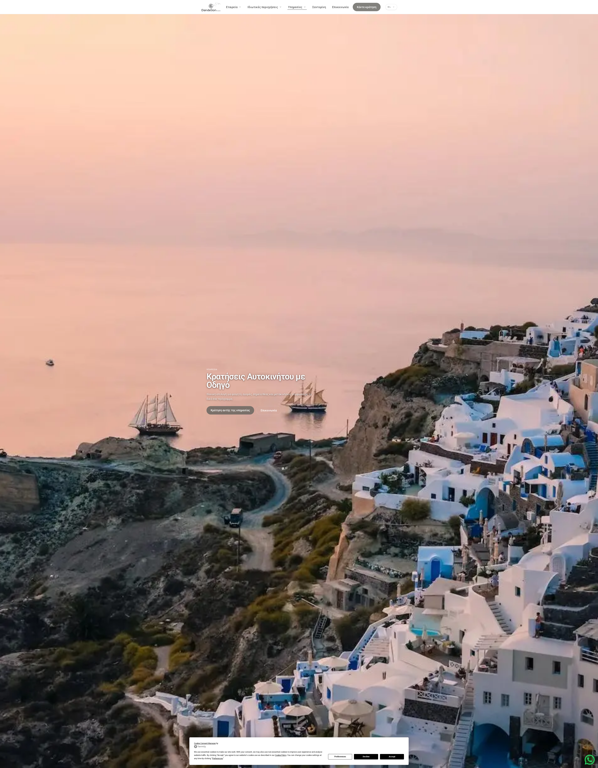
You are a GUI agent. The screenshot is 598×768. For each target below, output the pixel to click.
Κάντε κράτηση (366, 7)
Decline (366, 757)
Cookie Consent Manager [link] (205, 743)
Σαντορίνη (319, 7)
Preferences (340, 757)
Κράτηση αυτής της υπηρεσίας (230, 410)
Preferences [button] (217, 758)
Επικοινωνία (340, 7)
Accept (392, 757)
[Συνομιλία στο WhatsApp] (590, 760)
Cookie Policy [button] (280, 755)
